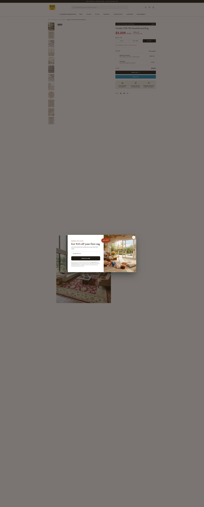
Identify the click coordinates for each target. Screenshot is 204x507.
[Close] (133, 237)
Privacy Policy (94, 262)
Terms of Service (74, 263)
